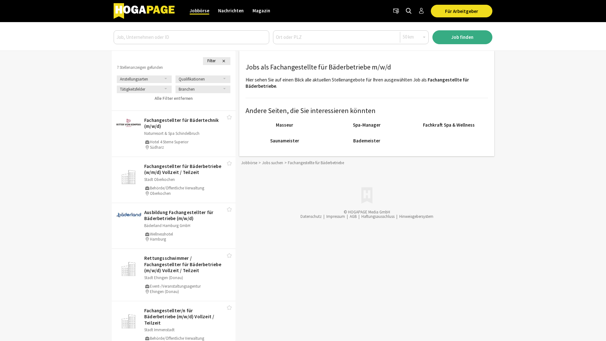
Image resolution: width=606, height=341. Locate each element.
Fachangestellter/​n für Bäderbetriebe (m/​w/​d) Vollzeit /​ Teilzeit (179, 317)
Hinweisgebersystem (416, 216)
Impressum (335, 216)
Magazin (261, 11)
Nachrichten (231, 11)
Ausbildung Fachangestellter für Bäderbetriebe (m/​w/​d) (178, 215)
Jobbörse (199, 11)
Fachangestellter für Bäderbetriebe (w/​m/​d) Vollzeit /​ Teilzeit (182, 169)
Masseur (284, 125)
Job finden (462, 37)
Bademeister (366, 141)
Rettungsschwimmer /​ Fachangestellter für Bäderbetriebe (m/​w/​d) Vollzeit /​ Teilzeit (182, 264)
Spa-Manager (367, 125)
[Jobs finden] (408, 11)
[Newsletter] (396, 11)
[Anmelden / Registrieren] (421, 11)
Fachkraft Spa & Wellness (449, 125)
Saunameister (284, 141)
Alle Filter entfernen (174, 98)
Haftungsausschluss (378, 216)
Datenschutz (311, 216)
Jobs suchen (272, 162)
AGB (353, 216)
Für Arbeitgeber (461, 11)
